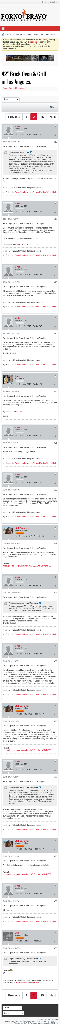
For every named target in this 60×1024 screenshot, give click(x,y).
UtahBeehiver (22, 528)
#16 (55, 142)
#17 (55, 219)
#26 (55, 721)
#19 (55, 334)
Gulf (17, 933)
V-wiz (17, 126)
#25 (55, 661)
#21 (55, 443)
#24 (55, 593)
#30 (55, 948)
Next (53, 116)
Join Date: (19, 134)
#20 (55, 391)
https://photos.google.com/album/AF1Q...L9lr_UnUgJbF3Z (27, 566)
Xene (17, 376)
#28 (55, 856)
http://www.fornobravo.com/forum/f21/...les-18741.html (33, 192)
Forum (9, 34)
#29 (55, 901)
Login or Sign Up (49, 2)
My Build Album (23, 983)
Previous (14, 116)
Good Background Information (26, 34)
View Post (31, 152)
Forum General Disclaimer (14, 88)
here (20, 412)
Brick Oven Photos (48, 34)
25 (42, 116)
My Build (35, 983)
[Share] (55, 135)
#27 (55, 777)
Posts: (35, 134)
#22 (55, 490)
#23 (55, 544)
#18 (55, 282)
